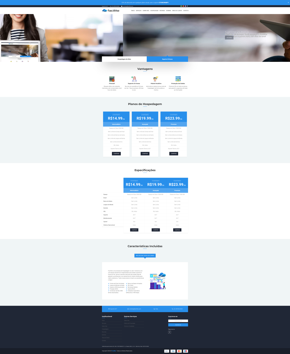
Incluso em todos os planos (145, 255)
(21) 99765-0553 (178, 309)
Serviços (138, 10)
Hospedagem (154, 10)
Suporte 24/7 (113, 309)
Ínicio (133, 10)
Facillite (114, 351)
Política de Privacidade (129, 323)
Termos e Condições (129, 326)
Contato (186, 10)
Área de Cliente (177, 10)
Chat (156, 309)
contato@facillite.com (135, 309)
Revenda (162, 10)
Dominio (168, 10)
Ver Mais (106, 40)
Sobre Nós (146, 10)
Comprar (116, 153)
